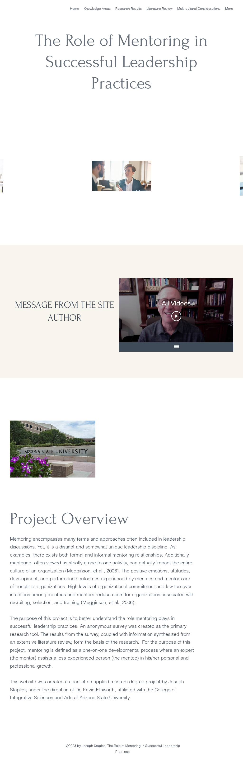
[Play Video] (176, 316)
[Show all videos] (176, 347)
